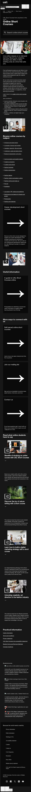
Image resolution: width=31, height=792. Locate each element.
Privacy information (10, 729)
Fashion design (8, 175)
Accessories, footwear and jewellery (12, 145)
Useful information (8, 633)
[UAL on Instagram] (7, 781)
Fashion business (8, 167)
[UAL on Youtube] (23, 781)
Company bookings (8, 647)
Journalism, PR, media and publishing (14, 191)
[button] (24, 6)
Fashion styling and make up (11, 181)
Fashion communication (9, 170)
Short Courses (19, 11)
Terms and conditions (8, 635)
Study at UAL (10, 11)
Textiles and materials (10, 201)
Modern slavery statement (12, 763)
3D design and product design (11, 142)
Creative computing (9, 162)
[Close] (11, 790)
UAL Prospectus (9, 752)
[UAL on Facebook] (11, 781)
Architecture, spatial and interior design (13, 151)
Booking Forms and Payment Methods (13, 644)
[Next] (7, 788)
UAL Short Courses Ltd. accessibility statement (15, 641)
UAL (4, 11)
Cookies (8, 744)
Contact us (8, 748)
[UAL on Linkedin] (19, 781)
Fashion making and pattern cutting (13, 178)
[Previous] (3, 788)
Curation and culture (9, 164)
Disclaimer (8, 755)
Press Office (8, 759)
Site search (3, 6)
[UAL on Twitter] (15, 781)
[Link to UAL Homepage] (5, 2)
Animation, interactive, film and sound (13, 148)
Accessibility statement (11, 740)
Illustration (7, 186)
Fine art (6, 183)
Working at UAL (10, 737)
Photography (7, 199)
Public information (10, 733)
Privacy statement (7, 638)
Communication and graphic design (13, 159)
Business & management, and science (12, 153)
